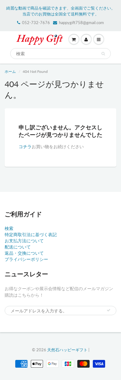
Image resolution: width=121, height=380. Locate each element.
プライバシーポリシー (26, 259)
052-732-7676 (36, 22)
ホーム (10, 71)
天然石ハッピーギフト (67, 349)
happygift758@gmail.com (81, 22)
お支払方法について (24, 240)
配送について (18, 246)
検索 (9, 228)
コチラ (25, 146)
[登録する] (108, 310)
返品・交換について (24, 253)
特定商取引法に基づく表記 (31, 234)
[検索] (103, 54)
